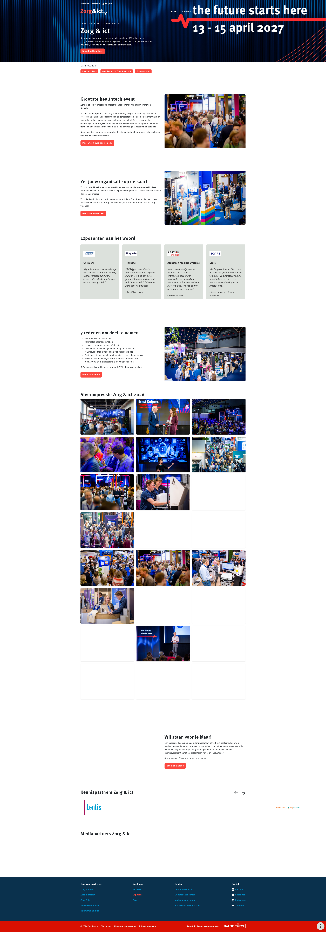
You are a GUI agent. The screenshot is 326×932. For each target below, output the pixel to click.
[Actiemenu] (320, 926)
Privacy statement (147, 926)
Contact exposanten (185, 895)
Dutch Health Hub (89, 905)
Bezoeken (84, 4)
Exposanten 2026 (224, 11)
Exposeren (95, 4)
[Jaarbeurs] (234, 926)
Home (173, 11)
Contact (242, 11)
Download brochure (92, 51)
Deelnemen (205, 11)
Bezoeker (137, 889)
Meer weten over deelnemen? (97, 143)
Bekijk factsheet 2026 (93, 213)
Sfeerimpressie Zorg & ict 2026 (116, 71)
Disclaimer (106, 926)
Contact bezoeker (184, 889)
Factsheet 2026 (89, 71)
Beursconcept (188, 11)
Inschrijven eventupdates (188, 905)
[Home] (94, 11)
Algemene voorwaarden (125, 926)
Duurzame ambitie (89, 911)
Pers (135, 900)
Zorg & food (86, 889)
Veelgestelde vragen (185, 900)
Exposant (137, 895)
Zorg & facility (87, 895)
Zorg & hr (85, 900)
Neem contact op (91, 375)
